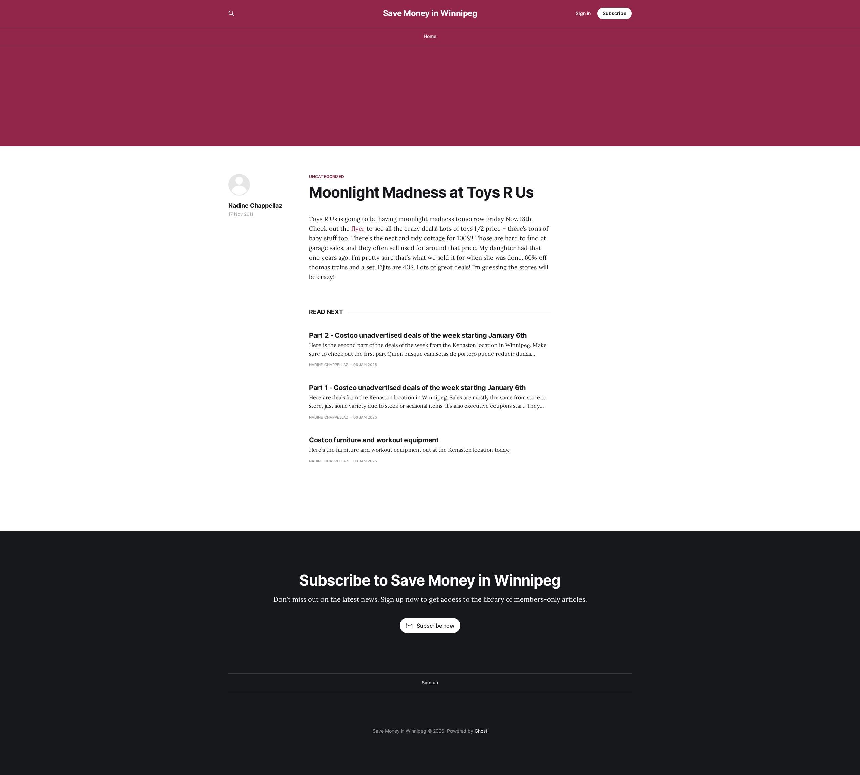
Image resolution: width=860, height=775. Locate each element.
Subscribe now (435, 625)
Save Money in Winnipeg (430, 13)
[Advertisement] (430, 96)
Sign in (583, 13)
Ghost (481, 731)
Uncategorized (326, 176)
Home (430, 36)
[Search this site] (231, 13)
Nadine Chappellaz (255, 205)
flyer (358, 228)
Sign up (430, 682)
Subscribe (614, 13)
